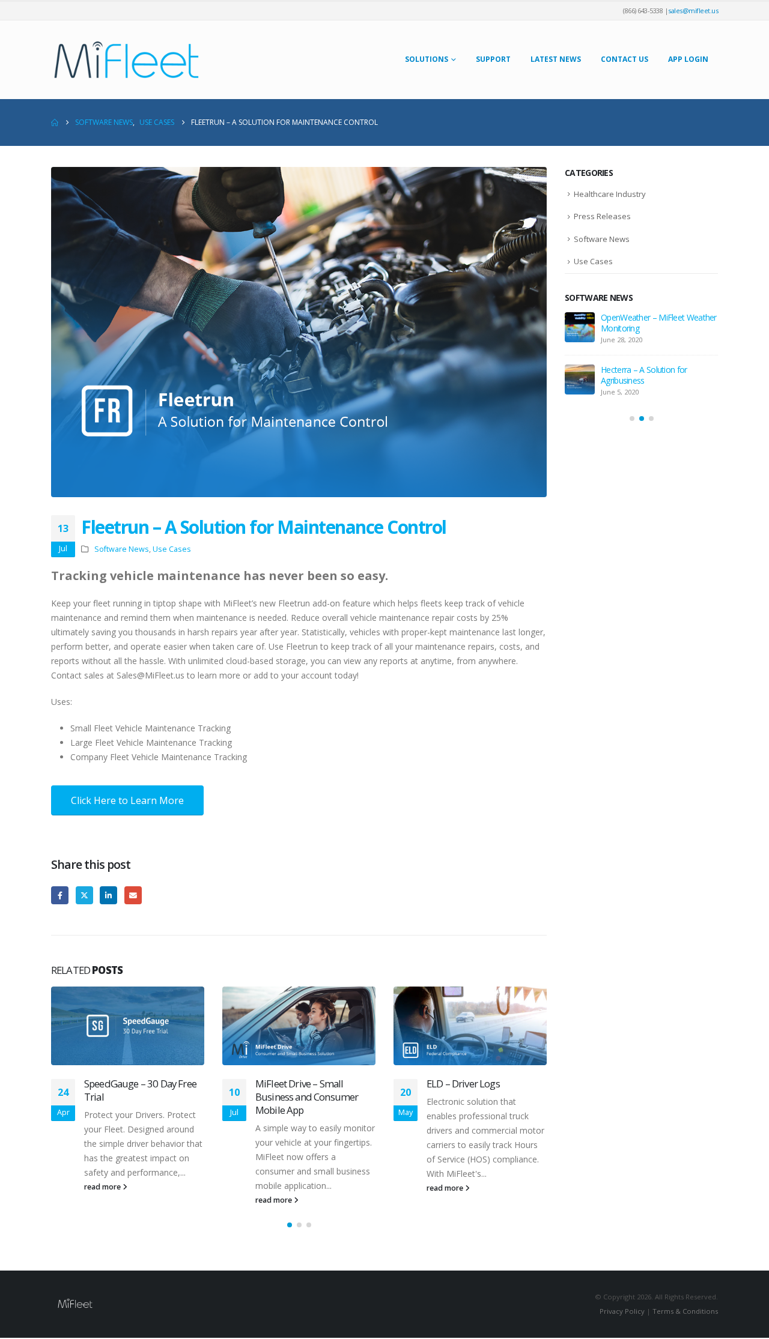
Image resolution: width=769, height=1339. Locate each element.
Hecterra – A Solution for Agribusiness (644, 375)
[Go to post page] (127, 1026)
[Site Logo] (126, 60)
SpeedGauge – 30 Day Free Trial (140, 1090)
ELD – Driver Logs (463, 1083)
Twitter (84, 895)
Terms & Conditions (685, 1311)
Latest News (555, 59)
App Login (688, 59)
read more (103, 1187)
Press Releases (602, 216)
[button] (289, 1225)
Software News (121, 549)
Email (133, 895)
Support (493, 59)
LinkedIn (108, 895)
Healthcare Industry (610, 194)
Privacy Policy (622, 1311)
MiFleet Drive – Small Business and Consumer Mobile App (306, 1097)
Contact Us (624, 59)
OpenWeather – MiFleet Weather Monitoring (659, 323)
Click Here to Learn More (127, 800)
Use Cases (172, 549)
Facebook (59, 895)
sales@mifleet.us (693, 10)
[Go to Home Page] (54, 122)
